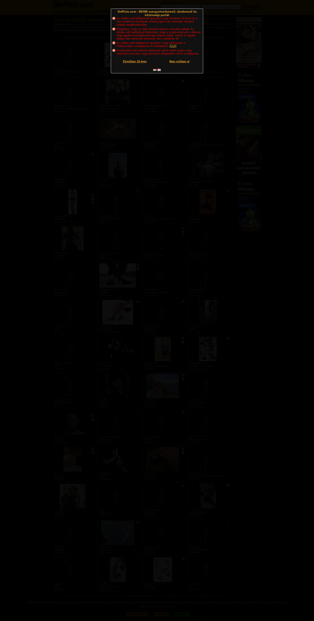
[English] (159, 70)
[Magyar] (155, 70)
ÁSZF (173, 46)
